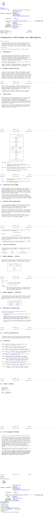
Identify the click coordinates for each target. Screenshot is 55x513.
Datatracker (2, 476)
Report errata (15, 486)
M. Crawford (15, 22)
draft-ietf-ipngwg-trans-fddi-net (19, 15)
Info (2, 505)
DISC (19, 78)
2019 (6, 32)
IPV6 (24, 74)
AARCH (14, 204)
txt (13, 25)
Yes (2, 503)
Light (4, 2)
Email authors (15, 23)
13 (1, 432)
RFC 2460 (16, 362)
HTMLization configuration (5, 506)
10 (1, 333)
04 (15, 17)
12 (1, 383)
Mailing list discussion (16, 26)
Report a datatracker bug (4, 501)
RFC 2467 (3, 8)
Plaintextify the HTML (15, 507)
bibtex (16, 25)
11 (1, 340)
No (5, 503)
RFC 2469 (22, 349)
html (14, 25)
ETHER (16, 216)
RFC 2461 (18, 352)
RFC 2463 (17, 360)
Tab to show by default (4, 504)
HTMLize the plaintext (6, 507)
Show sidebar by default (4, 502)
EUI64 (13, 205)
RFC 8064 (18, 487)
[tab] (4, 480)
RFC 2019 (18, 14)
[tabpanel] (27, 493)
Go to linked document (15, 512)
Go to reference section (6, 512)
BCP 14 (17, 367)
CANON (24, 207)
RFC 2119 (24, 65)
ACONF (29, 241)
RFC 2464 (11, 354)
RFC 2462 (15, 347)
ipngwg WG (27, 15)
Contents (6, 505)
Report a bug (15, 27)
